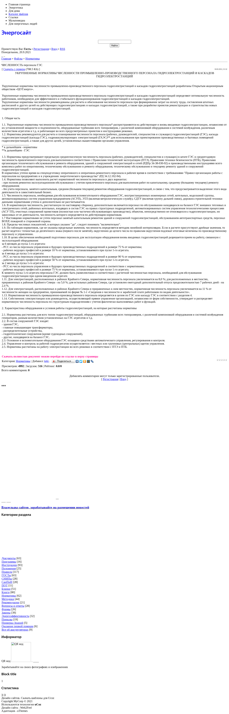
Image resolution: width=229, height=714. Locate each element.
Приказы (7, 619)
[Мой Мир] (88, 361)
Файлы (18, 58)
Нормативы (32, 58)
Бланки (6, 588)
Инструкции (9, 565)
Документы (9, 558)
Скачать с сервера (14, 69)
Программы (9, 561)
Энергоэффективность (15, 616)
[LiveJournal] (92, 361)
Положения (9, 568)
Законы (6, 612)
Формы (6, 609)
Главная (6, 58)
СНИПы (7, 578)
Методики (8, 599)
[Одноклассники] (85, 361)
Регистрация (41, 48)
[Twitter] (81, 361)
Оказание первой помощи (17, 626)
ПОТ (5, 585)
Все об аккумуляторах (15, 629)
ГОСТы (6, 575)
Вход (54, 48)
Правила (7, 571)
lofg (46, 360)
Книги (6, 592)
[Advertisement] (28, 445)
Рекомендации (10, 602)
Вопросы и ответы (13, 605)
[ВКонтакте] (77, 361)
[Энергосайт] (16, 32)
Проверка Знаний (12, 622)
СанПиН (7, 582)
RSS (62, 48)
